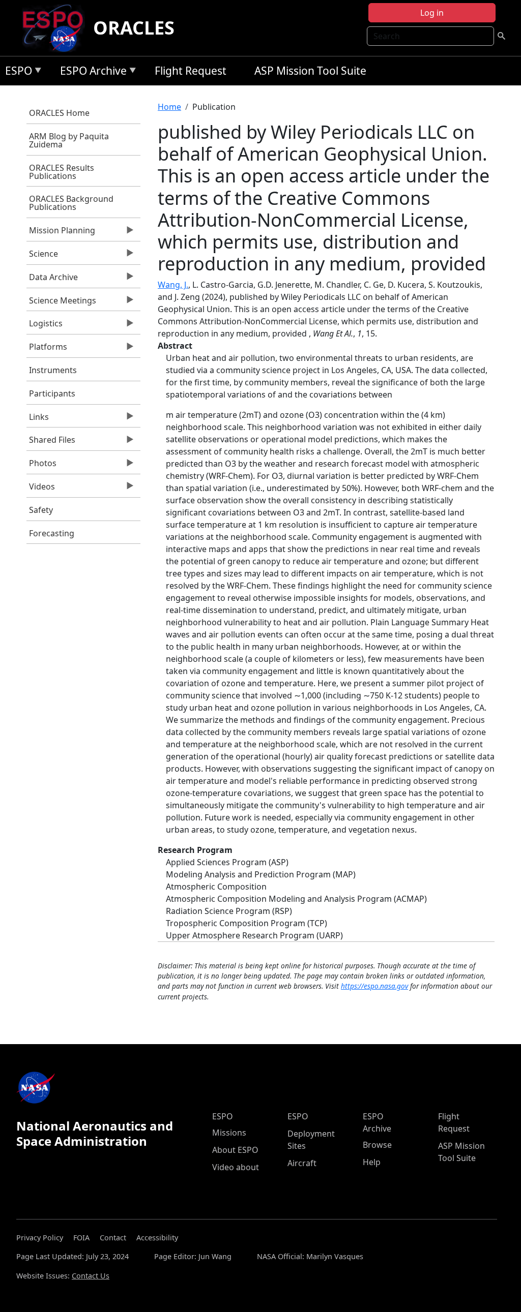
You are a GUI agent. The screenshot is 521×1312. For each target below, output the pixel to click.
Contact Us (90, 1275)
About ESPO (235, 1149)
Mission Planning (60, 233)
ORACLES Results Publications (61, 171)
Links (37, 419)
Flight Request (190, 71)
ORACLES (134, 27)
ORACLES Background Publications (71, 202)
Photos (41, 465)
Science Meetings (61, 303)
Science (42, 256)
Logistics (44, 326)
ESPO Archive (91, 72)
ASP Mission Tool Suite (310, 71)
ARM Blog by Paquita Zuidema (69, 140)
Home (169, 106)
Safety (41, 509)
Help (372, 1162)
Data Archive (52, 279)
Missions (229, 1132)
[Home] (56, 28)
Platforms (46, 349)
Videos (40, 489)
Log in (432, 12)
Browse (377, 1144)
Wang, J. (173, 284)
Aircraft (301, 1163)
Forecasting (51, 533)
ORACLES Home (59, 112)
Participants (52, 393)
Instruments (53, 370)
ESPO (16, 72)
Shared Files (50, 442)
